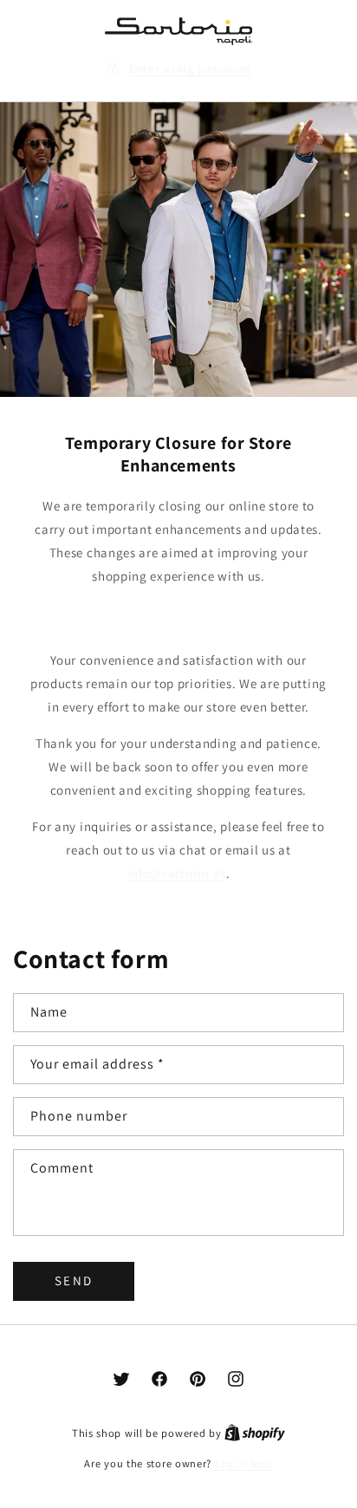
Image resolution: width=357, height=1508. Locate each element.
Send (74, 1280)
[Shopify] (254, 1433)
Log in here (244, 1463)
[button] (178, 69)
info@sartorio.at (176, 873)
